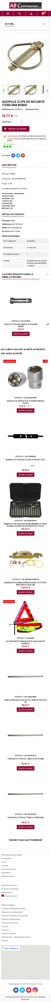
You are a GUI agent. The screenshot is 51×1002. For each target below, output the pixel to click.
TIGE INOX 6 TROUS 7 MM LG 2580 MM (25, 817)
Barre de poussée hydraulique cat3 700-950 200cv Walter (25, 583)
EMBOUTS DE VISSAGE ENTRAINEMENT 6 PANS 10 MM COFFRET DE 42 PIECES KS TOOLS (25, 524)
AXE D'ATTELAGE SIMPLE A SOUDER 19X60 (20, 325)
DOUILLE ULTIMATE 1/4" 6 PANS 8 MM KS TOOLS (25, 402)
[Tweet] (18, 155)
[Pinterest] (23, 155)
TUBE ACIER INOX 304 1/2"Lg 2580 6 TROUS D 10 (25, 701)
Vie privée (32, 984)
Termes (40, 984)
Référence (7, 109)
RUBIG (12, 220)
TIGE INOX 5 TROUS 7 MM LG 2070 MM (25, 758)
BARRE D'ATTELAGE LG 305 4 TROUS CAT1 (25, 459)
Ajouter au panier (15, 128)
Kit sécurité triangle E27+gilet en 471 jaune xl (25, 642)
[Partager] (13, 155)
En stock (6, 231)
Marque (29, 109)
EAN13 (4, 228)
